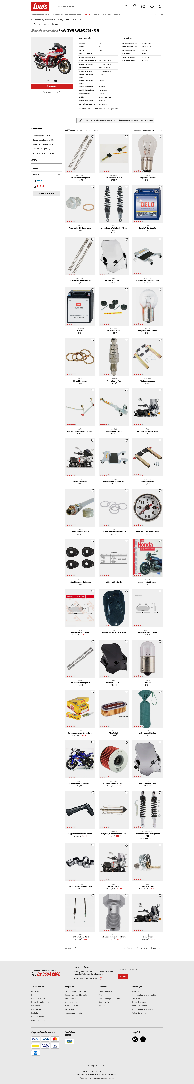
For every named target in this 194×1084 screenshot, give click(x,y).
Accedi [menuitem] (160, 15)
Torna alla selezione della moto (45, 24)
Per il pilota (69, 1009)
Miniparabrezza (113, 886)
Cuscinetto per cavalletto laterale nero (114, 632)
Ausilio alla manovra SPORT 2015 (113, 482)
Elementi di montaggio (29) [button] (44, 153)
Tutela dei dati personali (141, 999)
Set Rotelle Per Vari (113, 331)
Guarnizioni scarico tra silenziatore (80, 886)
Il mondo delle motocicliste (75, 991)
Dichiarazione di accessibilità (143, 1009)
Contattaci (35, 991)
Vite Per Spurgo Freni (114, 381)
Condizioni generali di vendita (144, 995)
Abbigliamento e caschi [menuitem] (40, 15)
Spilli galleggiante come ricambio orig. (114, 834)
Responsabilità (104, 1006)
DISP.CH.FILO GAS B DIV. (80, 937)
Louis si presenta (105, 991)
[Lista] (128, 130)
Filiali (101, 995)
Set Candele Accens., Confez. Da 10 (80, 733)
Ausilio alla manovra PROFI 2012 (147, 280)
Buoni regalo (36, 1009)
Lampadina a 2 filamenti (147, 178)
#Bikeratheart (70, 999)
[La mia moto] (143, 6)
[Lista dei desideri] (152, 6)
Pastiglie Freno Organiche (80, 632)
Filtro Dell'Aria (113, 733)
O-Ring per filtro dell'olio (114, 582)
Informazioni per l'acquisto (109, 999)
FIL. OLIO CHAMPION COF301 (113, 783)
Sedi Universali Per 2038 (114, 178)
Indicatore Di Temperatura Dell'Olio (147, 532)
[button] (126, 6)
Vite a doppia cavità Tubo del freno (114, 937)
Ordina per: (137, 130)
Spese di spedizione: (83, 1074)
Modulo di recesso (139, 1006)
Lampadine (147, 683)
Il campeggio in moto (73, 1013)
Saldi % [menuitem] (87, 15)
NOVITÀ (40, 180)
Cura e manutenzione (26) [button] (43, 140)
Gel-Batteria (80, 331)
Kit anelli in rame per (80, 381)
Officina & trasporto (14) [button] (42, 149)
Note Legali (136, 991)
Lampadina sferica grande (147, 331)
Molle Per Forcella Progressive (80, 178)
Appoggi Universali (147, 482)
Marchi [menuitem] (96, 15)
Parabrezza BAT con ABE (113, 280)
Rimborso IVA (104, 1002)
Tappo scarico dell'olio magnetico (80, 228)
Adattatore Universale (147, 381)
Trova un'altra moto (50, 92)
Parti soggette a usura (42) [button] (43, 136)
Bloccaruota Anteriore (113, 431)
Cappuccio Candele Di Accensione (80, 834)
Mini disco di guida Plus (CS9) (147, 431)
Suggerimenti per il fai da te (76, 995)
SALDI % (41, 186)
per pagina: (89, 130)
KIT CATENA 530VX (147, 886)
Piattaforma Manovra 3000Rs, (80, 783)
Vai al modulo (148, 120)
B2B (33, 995)
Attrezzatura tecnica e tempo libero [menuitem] (67, 15)
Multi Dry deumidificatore (147, 733)
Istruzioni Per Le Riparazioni (147, 582)
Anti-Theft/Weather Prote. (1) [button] (44, 144)
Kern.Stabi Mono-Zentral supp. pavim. (80, 431)
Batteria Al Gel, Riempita (147, 228)
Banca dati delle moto (40, 1002)
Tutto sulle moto (71, 1006)
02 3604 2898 (48, 974)
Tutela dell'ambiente (140, 1013)
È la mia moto (52, 86)
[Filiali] (135, 6)
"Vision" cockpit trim (80, 482)
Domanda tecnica (38, 999)
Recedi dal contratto (39, 1020)
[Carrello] (160, 6)
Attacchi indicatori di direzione (80, 582)
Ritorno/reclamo (37, 1017)
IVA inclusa (102, 1072)
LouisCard (35, 1013)
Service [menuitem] (117, 15)
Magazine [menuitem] (106, 15)
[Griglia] (124, 130)
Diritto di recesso (139, 1002)
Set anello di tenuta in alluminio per (114, 532)
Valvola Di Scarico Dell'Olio (80, 532)
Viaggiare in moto (72, 1002)
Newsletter (35, 1006)
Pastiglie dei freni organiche (147, 632)
